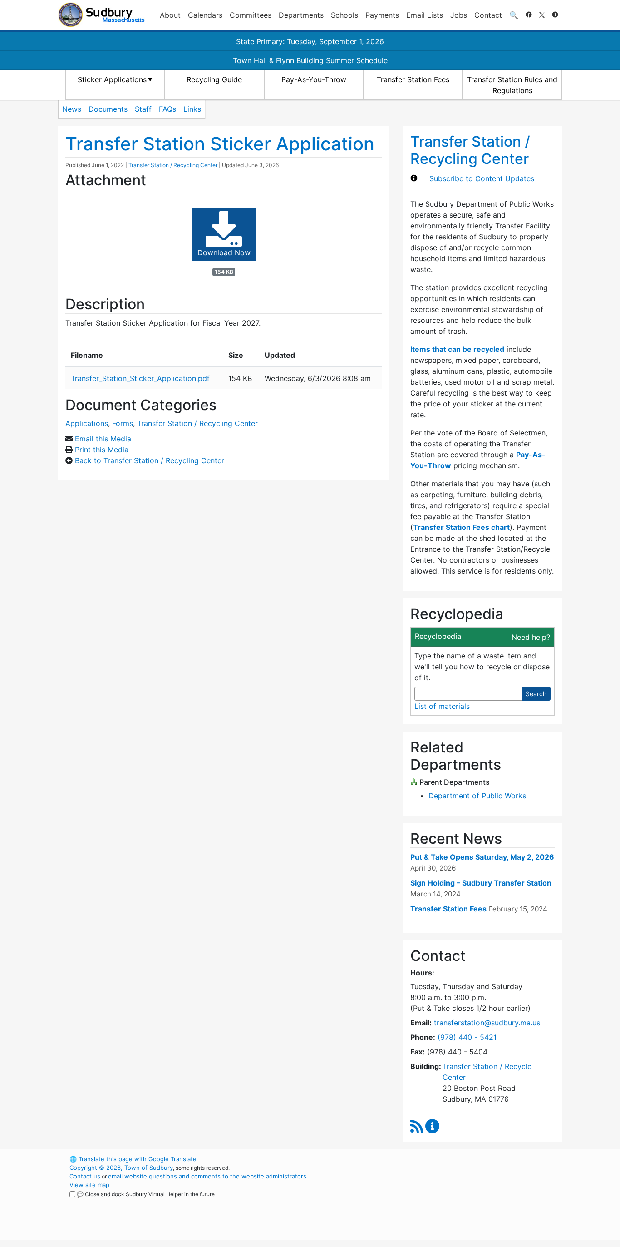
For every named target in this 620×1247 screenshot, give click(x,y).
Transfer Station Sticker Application (219, 144)
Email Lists (424, 15)
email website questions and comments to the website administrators (207, 1176)
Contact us (84, 1176)
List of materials (442, 706)
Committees (250, 15)
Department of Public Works (477, 795)
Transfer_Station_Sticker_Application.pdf (140, 378)
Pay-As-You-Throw (313, 79)
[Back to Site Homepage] (101, 15)
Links (192, 109)
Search (536, 694)
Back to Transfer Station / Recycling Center (149, 460)
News (71, 109)
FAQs (167, 109)
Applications (86, 423)
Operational (455, 1202)
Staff (143, 109)
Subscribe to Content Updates (481, 178)
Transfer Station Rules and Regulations (512, 85)
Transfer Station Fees (413, 79)
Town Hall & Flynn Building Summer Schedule (310, 60)
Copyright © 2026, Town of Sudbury (121, 1167)
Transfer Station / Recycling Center (172, 165)
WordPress (439, 1159)
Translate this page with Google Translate (133, 1159)
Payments (382, 15)
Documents (108, 109)
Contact (488, 15)
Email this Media (103, 438)
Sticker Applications (112, 79)
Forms (122, 423)
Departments (301, 15)
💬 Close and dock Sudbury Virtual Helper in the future (146, 1194)
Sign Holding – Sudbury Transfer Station (480, 882)
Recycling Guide (214, 79)
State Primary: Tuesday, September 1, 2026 (310, 41)
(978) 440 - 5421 (467, 1037)
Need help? (531, 637)
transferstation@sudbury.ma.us (487, 1022)
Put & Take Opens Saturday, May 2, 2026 (482, 856)
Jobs (458, 15)
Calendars (205, 15)
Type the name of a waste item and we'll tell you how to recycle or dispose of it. (482, 666)
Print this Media (101, 449)
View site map (89, 1184)
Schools (344, 15)
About (170, 15)
